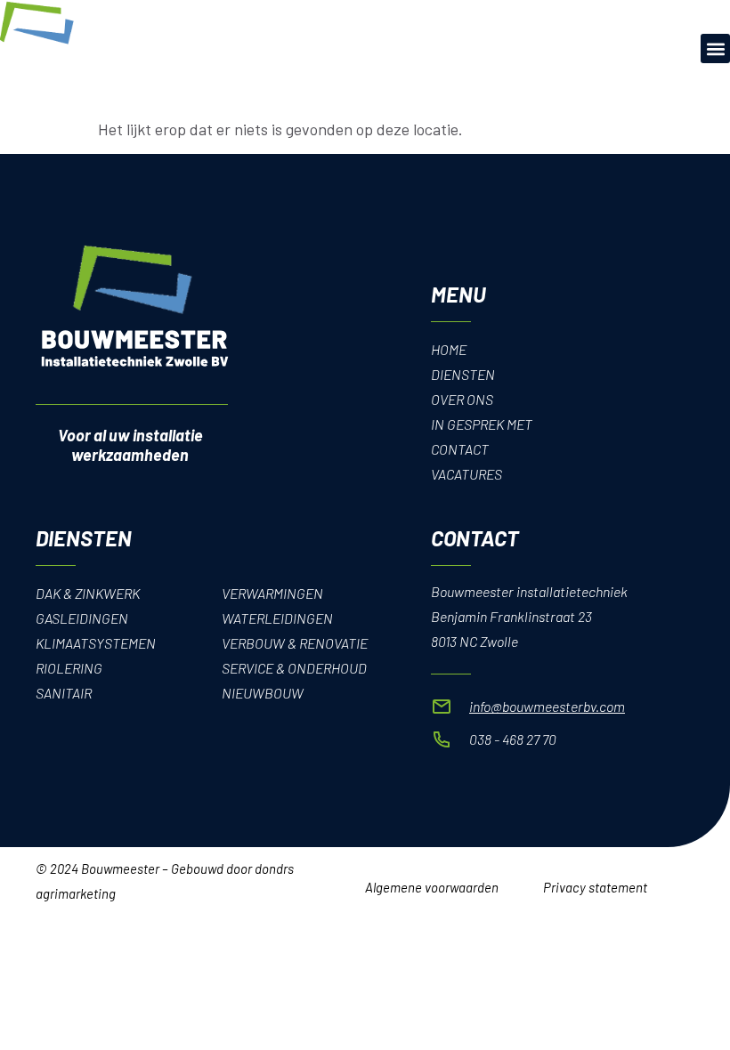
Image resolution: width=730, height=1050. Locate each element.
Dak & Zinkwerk (88, 593)
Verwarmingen (272, 593)
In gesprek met (481, 424)
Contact (460, 448)
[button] (715, 48)
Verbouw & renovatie (295, 642)
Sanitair (64, 692)
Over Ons (462, 399)
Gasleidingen (82, 618)
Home (448, 349)
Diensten (463, 374)
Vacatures (466, 473)
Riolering (69, 667)
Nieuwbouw (263, 692)
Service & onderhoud (294, 667)
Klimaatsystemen (96, 642)
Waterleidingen (277, 618)
